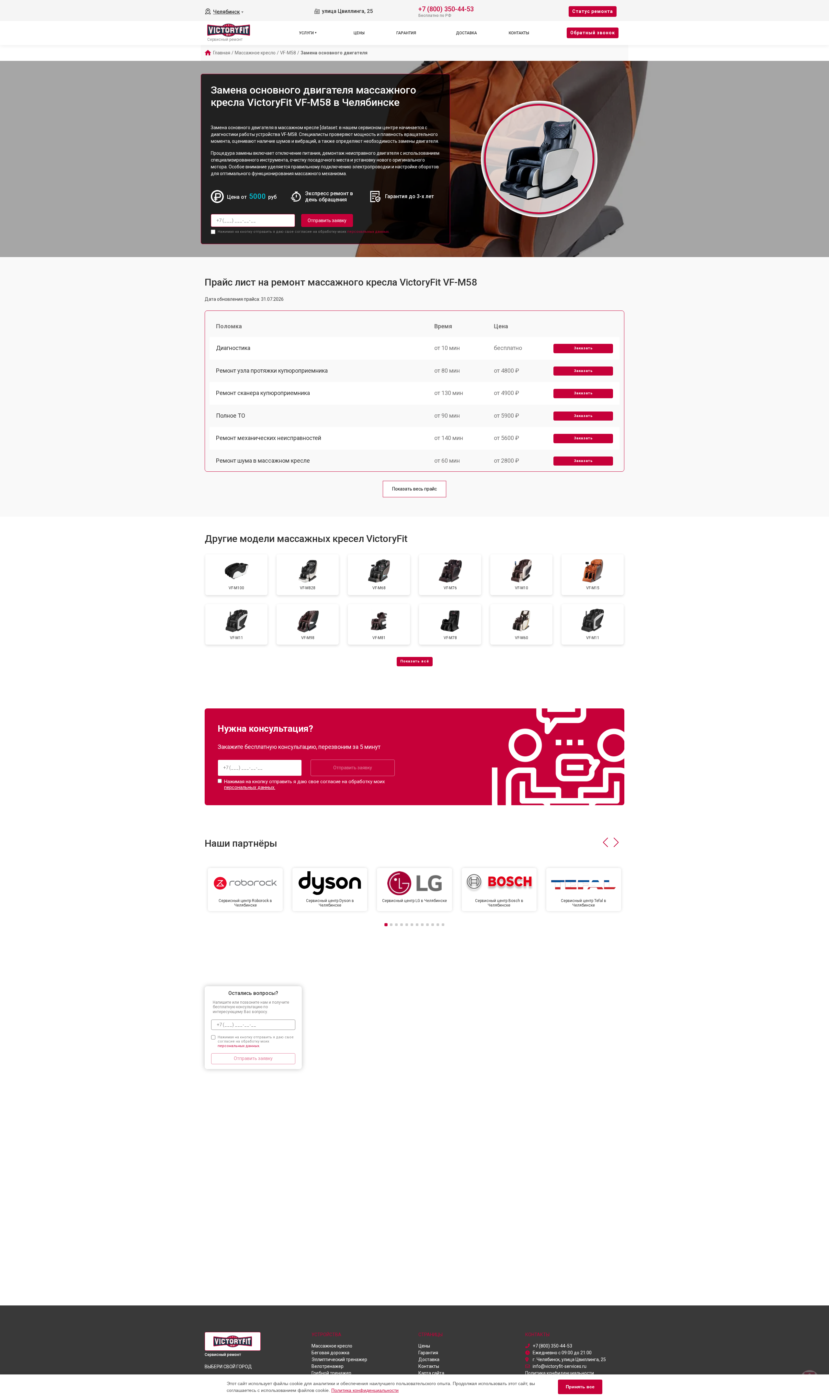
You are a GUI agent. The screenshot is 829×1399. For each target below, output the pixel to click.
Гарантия (406, 33)
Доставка (466, 33)
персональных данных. (368, 232)
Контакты (519, 33)
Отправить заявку (327, 220)
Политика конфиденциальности (365, 1390)
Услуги (306, 33)
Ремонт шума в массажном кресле (263, 460)
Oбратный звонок (592, 32)
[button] (605, 842)
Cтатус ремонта (592, 11)
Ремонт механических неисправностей (268, 437)
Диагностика (233, 347)
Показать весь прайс (414, 488)
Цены (359, 33)
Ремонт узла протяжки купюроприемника (272, 370)
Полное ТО (230, 415)
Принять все (580, 1386)
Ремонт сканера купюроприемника (263, 392)
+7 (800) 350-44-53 (446, 8)
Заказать (583, 348)
